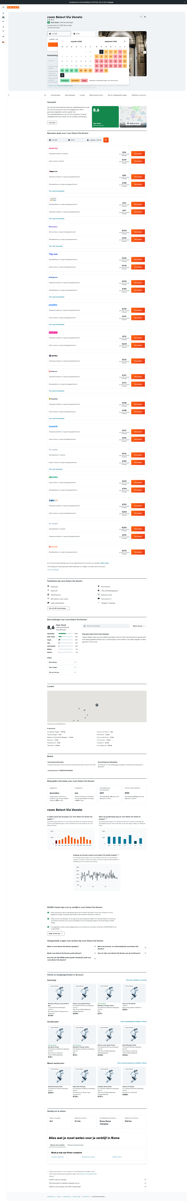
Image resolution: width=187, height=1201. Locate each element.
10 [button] (62, 61)
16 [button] (90, 61)
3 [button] (62, 56)
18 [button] (67, 66)
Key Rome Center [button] (53, 1047)
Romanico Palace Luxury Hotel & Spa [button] (58, 1004)
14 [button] (81, 61)
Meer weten (105, 563)
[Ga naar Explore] (3, 27)
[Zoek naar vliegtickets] (3, 13)
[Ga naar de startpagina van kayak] (13, 7)
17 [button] (62, 66)
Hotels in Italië (76, 1196)
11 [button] (66, 61)
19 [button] (71, 66)
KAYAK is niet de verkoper (57, 1180)
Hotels (59, 1196)
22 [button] (85, 66)
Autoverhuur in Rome (88, 1157)
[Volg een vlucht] (3, 31)
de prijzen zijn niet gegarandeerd (88, 1174)
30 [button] (90, 70)
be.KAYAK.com (51, 1196)
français (110, 2)
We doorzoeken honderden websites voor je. (64, 1183)
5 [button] (71, 56)
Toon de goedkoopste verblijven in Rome (134, 1021)
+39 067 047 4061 (53, 28)
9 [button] (90, 56)
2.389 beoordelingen (66, 22)
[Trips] (3, 37)
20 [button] (76, 66)
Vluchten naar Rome (58, 1157)
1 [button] (85, 52)
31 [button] (62, 75)
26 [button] (71, 70)
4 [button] (115, 52)
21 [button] (81, 66)
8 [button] (85, 56)
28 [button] (81, 70)
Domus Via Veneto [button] (128, 1086)
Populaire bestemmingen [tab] (76, 1145)
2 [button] (90, 52)
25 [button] (67, 70)
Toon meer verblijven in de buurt (136, 980)
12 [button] (71, 61)
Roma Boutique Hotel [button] (129, 1045)
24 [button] (62, 70)
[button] (185, 2)
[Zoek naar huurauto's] (3, 21)
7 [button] (96, 56)
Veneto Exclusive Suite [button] (55, 1086)
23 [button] (90, 66)
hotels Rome (86, 1196)
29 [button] (85, 70)
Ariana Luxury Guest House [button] (81, 1003)
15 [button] (85, 61)
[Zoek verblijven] (3, 17)
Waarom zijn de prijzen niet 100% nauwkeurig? (65, 1187)
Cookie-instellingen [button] (53, 570)
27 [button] (76, 70)
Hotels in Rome (117, 1157)
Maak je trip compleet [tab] (57, 1145)
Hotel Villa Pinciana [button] (79, 1086)
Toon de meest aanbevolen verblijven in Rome (132, 1063)
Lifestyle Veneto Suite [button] (105, 1086)
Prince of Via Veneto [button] (129, 1003)
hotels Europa (66, 1196)
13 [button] (76, 61)
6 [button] (76, 56)
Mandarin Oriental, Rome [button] (106, 1005)
